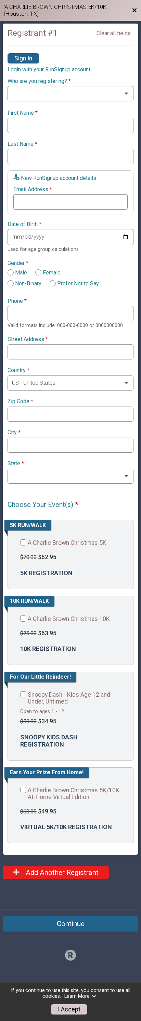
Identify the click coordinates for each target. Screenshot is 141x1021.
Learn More (77, 996)
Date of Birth (24, 224)
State (16, 463)
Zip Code (20, 401)
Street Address (28, 339)
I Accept (69, 1009)
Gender (18, 263)
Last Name (22, 144)
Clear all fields (114, 33)
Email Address (32, 189)
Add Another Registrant (61, 872)
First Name (23, 113)
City (14, 432)
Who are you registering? (39, 81)
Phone (17, 301)
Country (18, 370)
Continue (71, 924)
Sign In (23, 58)
